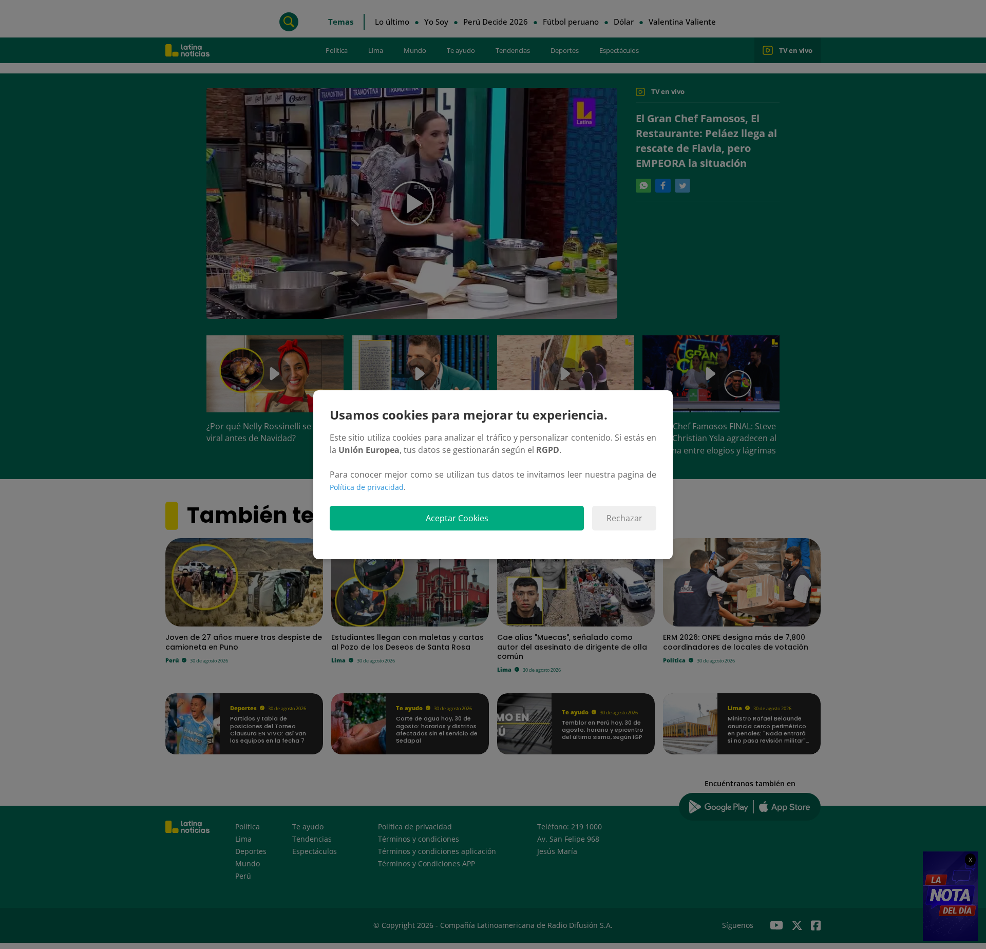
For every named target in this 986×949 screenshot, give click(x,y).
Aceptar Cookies (457, 518)
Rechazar (624, 518)
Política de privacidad (367, 487)
